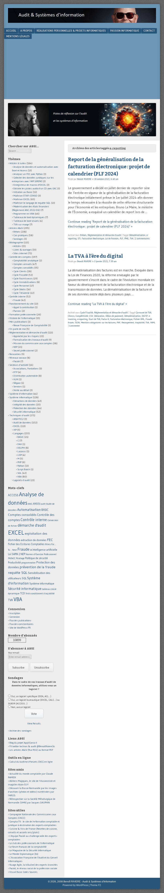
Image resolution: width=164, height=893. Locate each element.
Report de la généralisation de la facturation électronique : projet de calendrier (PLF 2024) (109, 167)
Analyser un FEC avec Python (28, 173)
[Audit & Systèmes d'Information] (82, 22)
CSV (91, 316)
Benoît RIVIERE (84, 179)
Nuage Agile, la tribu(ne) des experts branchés (33, 864)
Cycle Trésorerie (21, 292)
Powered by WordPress (75, 885)
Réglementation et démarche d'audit (104, 235)
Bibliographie (16, 242)
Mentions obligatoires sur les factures (98, 322)
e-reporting (82, 319)
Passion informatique (124, 30)
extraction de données (33, 540)
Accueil (11, 30)
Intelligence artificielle (45, 549)
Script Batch (23, 469)
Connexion (14, 616)
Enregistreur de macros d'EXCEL (29, 184)
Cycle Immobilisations (24, 282)
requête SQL (17, 572)
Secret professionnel (23, 350)
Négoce (17, 382)
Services (17, 386)
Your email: (14, 652)
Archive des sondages (20, 730)
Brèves (83, 235)
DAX (19, 444)
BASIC (20, 436)
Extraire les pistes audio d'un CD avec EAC (35, 188)
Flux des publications (20, 620)
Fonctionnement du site (21, 303)
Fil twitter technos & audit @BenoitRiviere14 (32, 746)
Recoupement (128, 322)
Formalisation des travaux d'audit (30, 339)
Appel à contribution (23, 307)
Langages (18, 433)
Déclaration (99, 316)
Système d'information (21, 393)
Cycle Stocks (19, 289)
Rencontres (15, 354)
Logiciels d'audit (21, 480)
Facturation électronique (93, 238)
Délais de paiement (114, 316)
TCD (22, 593)
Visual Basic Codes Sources (23, 871)
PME (126, 238)
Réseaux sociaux (17, 357)
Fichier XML (139, 319)
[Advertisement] (82, 69)
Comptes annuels (22, 264)
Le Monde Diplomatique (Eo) (23, 853)
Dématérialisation (137, 235)
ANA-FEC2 (18, 418)
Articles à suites (17, 163)
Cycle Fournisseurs (23, 278)
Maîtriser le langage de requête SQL (31, 202)
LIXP (19, 454)
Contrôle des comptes (20, 256)
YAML (152, 322)
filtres (48, 544)
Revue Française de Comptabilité (30, 325)
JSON (77, 322)
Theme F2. (96, 885)
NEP (15, 346)
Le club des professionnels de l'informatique (31, 843)
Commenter (74, 325)
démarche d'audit (32, 525)
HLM (15, 379)
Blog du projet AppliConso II (23, 742)
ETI (79, 238)
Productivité (14, 562)
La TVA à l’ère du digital (95, 256)
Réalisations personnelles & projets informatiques (71, 30)
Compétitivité (82, 316)
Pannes (17, 310)
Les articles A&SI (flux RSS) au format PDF (31, 749)
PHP (19, 462)
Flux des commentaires (21, 623)
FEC (50, 539)
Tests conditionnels (35, 593)
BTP (15, 372)
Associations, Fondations (26, 368)
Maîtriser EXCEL (21, 199)
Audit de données (22, 422)
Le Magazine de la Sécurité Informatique (30, 850)
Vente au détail (21, 390)
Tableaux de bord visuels (26, 220)
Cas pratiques (20, 235)
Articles (17, 246)
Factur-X (105, 319)
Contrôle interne (17, 296)
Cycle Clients (19, 271)
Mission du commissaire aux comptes (32, 343)
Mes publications (18, 321)
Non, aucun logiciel (20, 707)
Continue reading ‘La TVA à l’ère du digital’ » (97, 304)
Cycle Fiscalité (86, 312)
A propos (26, 30)
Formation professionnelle (22, 314)
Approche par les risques (26, 336)
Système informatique (20, 397)
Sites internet (20, 253)
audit (43, 504)
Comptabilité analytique (25, 260)
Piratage (20, 558)
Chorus (71, 316)
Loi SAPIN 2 (14, 554)
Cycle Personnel (21, 285)
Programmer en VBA (23, 213)
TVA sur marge (21, 224)
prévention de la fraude (37, 567)
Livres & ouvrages (22, 249)
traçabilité (139, 322)
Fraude (17, 300)
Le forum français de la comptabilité (28, 846)
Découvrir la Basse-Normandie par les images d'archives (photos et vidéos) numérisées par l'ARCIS (32, 792)
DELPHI (21, 447)
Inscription (14, 613)
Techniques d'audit (19, 415)
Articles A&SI (16, 228)
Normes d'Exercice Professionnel (41, 554)
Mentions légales (18, 36)
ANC (30, 503)
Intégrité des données (24, 404)
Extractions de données (25, 400)
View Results (34, 723)
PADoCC (11, 558)
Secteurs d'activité (18, 364)
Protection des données (25, 408)
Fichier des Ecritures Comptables (26, 544)
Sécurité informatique (24, 411)
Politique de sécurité (36, 558)
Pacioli (16, 361)
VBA (19, 476)
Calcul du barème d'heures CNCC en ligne (31, 761)
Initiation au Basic (22, 191)
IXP (15, 429)
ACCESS (13, 495)
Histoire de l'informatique (22, 318)
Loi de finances (112, 238)
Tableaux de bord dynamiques (29, 217)
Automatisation (29, 509)
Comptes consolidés (23, 267)
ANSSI (36, 503)
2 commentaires (142, 238)
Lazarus (21, 451)
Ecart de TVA (94, 319)
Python (20, 465)
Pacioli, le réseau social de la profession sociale (33, 868)
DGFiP (145, 316)
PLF (121, 238)
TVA (131, 238)
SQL (19, 472)
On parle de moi (17, 328)
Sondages (18, 238)
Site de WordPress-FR (20, 627)
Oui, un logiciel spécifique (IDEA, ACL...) (31, 696)
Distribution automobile (25, 375)
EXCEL (16, 426)
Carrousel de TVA (143, 312)
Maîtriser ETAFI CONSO (25, 195)
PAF (118, 322)
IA (31, 549)
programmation (28, 562)
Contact (149, 30)
